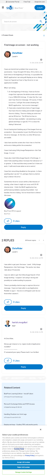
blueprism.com (40, 2)
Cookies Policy (19, 449)
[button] (8, 221)
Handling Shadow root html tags (15, 414)
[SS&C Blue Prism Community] (15, 7)
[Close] (40, 429)
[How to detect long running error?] (39, 240)
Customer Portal (13, 2)
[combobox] (23, 21)
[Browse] (4, 7)
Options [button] (43, 35)
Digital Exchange (10, 407)
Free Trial (27, 2)
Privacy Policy (29, 455)
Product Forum (8, 35)
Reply (23, 227)
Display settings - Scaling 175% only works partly (21, 424)
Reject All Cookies (23, 467)
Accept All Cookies (23, 462)
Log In (40, 7)
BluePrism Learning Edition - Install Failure (18, 394)
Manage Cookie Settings (23, 472)
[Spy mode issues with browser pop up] (43, 240)
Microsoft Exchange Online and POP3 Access (19, 404)
